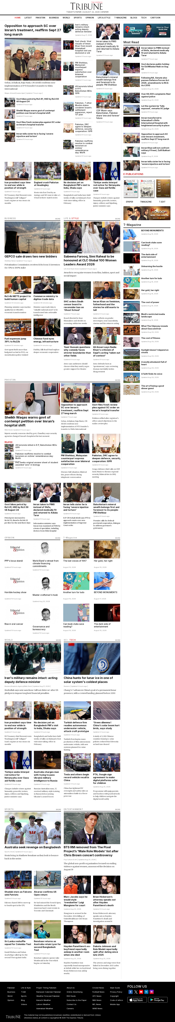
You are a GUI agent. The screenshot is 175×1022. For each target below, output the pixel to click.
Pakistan (40, 17)
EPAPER (105, 12)
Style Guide (115, 988)
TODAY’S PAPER (74, 12)
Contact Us (71, 1004)
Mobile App (115, 1004)
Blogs (133, 17)
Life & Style (104, 17)
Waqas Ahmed (10, 93)
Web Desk (8, 430)
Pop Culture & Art (70, 860)
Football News (98, 992)
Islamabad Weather (44, 1008)
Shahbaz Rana (10, 261)
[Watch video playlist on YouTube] (146, 31)
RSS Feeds (71, 996)
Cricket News (98, 988)
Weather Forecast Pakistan (48, 996)
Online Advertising (74, 992)
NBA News (96, 1000)
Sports (78, 17)
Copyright (114, 996)
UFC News (96, 996)
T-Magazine (120, 17)
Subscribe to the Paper (77, 1000)
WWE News (97, 1008)
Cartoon (155, 17)
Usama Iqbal (20, 93)
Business (54, 17)
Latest (28, 17)
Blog (23, 1000)
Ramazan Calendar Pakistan (48, 992)
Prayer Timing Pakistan (46, 988)
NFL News (96, 1004)
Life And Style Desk (71, 269)
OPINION (10, 537)
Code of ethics (116, 1000)
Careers (70, 1008)
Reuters (8, 686)
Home (18, 17)
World (66, 17)
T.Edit (23, 992)
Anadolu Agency (17, 686)
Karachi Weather (43, 1000)
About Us (71, 988)
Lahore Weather (43, 1004)
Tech (144, 17)
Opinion (89, 17)
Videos (24, 1004)
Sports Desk (9, 852)
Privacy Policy (116, 992)
